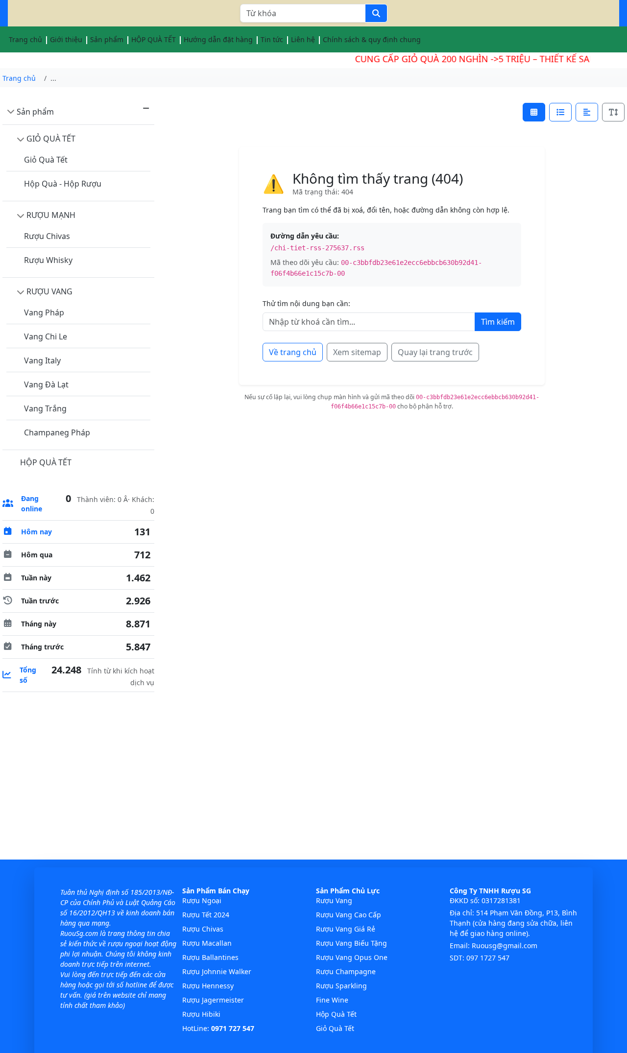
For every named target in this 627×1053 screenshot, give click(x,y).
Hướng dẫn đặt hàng (218, 39)
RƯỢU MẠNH (50, 215)
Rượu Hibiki (201, 1014)
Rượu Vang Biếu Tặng (351, 943)
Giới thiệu (66, 39)
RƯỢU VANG (49, 291)
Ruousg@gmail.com (504, 945)
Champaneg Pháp (57, 432)
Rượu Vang (334, 900)
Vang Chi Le (45, 336)
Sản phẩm (35, 111)
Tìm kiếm (498, 321)
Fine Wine (332, 1000)
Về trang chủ (292, 352)
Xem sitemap (357, 352)
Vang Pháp (44, 312)
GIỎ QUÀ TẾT (50, 138)
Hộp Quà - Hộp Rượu (62, 183)
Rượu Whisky (48, 260)
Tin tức (272, 39)
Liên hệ (303, 39)
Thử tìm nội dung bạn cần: (306, 303)
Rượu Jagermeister (213, 1000)
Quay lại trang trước (435, 352)
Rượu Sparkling (341, 985)
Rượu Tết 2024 (205, 914)
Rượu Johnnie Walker (216, 971)
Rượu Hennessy (208, 985)
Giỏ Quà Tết (46, 159)
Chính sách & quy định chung (372, 39)
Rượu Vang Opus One (351, 957)
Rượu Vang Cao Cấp (348, 914)
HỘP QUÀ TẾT (153, 39)
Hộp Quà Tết (336, 1014)
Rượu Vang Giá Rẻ (345, 928)
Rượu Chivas (47, 236)
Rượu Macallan (207, 943)
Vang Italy (42, 360)
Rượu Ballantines (210, 957)
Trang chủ (25, 39)
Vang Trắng (45, 408)
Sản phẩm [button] (106, 39)
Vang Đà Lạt (46, 384)
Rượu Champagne (346, 971)
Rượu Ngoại (201, 900)
